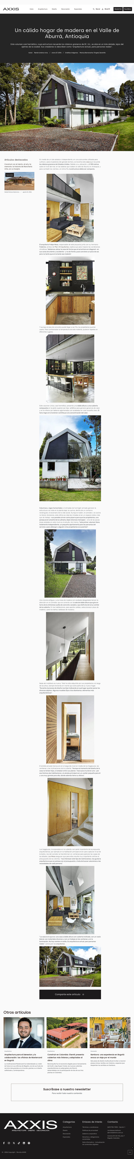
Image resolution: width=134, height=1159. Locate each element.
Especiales (78, 9)
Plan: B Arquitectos (62, 247)
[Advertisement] (119, 185)
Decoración (65, 9)
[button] (83, 994)
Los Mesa (51, 856)
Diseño (54, 9)
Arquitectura (42, 9)
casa (88, 162)
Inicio (31, 9)
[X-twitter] (15, 1144)
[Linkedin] (25, 1144)
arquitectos (60, 944)
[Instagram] (10, 1144)
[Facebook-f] (5, 1144)
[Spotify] (30, 1144)
